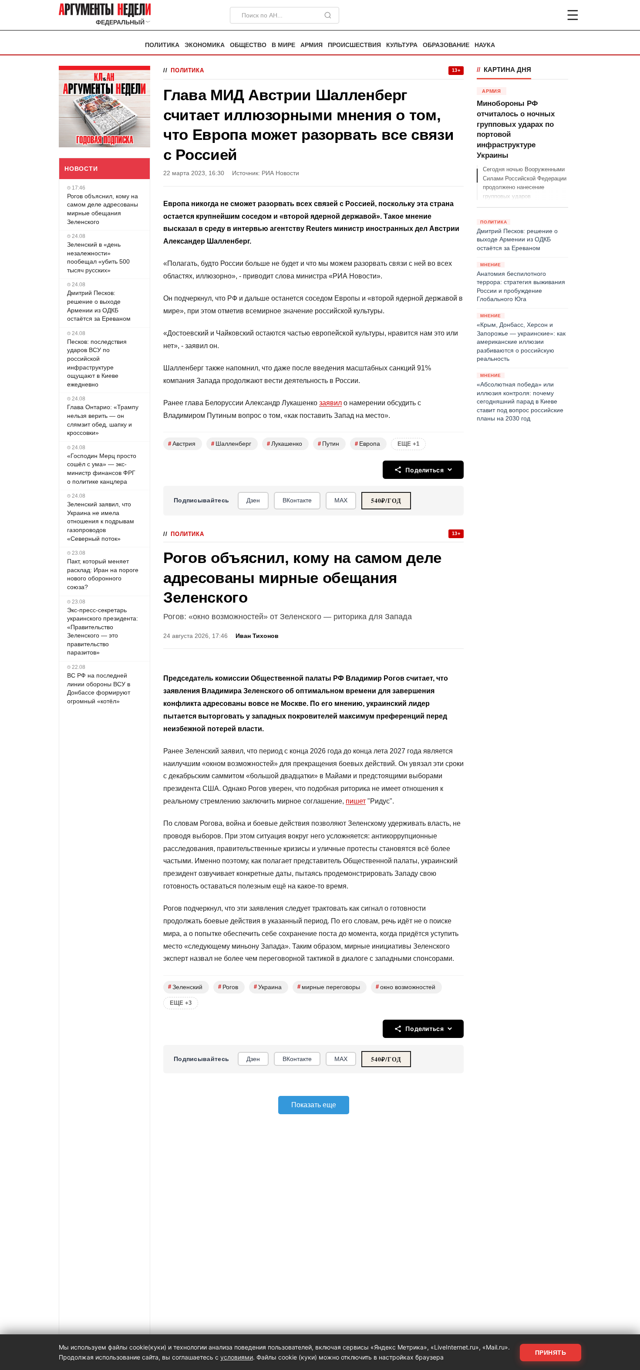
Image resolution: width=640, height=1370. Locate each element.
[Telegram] (527, 15)
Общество (248, 45)
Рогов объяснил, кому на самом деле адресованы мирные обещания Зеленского (102, 209)
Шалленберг (231, 444)
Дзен (253, 500)
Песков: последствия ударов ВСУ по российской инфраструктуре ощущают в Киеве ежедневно (97, 363)
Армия (311, 45)
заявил (330, 403)
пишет (356, 801)
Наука (485, 45)
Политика (162, 45)
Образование (446, 45)
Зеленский (185, 986)
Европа (367, 444)
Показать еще (313, 1105)
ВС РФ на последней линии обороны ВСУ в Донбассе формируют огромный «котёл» (98, 688)
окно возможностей (405, 986)
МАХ (340, 500)
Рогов (228, 986)
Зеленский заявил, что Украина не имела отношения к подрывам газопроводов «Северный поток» (100, 521)
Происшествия (354, 45)
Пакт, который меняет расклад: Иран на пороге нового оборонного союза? (102, 574)
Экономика (205, 45)
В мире (283, 45)
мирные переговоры (328, 986)
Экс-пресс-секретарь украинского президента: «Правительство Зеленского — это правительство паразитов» (102, 631)
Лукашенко (284, 444)
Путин (328, 444)
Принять (550, 1352)
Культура (402, 45)
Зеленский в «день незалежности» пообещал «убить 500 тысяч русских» (98, 257)
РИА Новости (280, 173)
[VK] (549, 15)
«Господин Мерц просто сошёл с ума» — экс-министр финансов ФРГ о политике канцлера (101, 468)
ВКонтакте (297, 500)
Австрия (181, 444)
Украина (268, 986)
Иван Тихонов (257, 636)
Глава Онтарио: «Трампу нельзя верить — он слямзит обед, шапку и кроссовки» (102, 420)
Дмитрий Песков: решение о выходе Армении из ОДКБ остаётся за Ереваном (99, 305)
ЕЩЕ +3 (181, 1003)
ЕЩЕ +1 (408, 444)
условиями (236, 1357)
